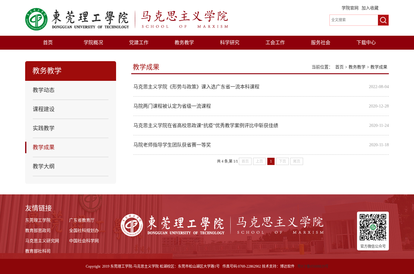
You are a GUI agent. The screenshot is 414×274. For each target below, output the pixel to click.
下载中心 (366, 42)
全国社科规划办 (84, 230)
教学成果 (378, 67)
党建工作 (139, 42)
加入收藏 (370, 8)
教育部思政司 (38, 230)
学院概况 (93, 42)
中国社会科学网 (84, 241)
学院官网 (350, 8)
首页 (48, 42)
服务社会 (320, 42)
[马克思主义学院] (126, 19)
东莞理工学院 (38, 220)
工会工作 (275, 42)
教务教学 (184, 42)
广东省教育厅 (82, 220)
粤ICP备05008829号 (313, 266)
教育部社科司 (38, 251)
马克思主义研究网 (42, 241)
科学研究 (229, 42)
